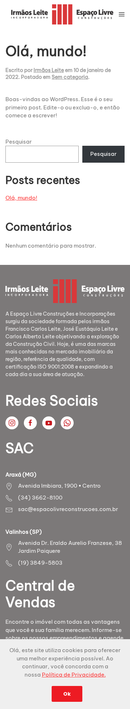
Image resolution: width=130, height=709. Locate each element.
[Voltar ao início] (62, 14)
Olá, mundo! (46, 51)
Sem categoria (70, 77)
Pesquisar (18, 141)
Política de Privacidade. (74, 674)
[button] (122, 14)
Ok (67, 693)
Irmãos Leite (49, 70)
